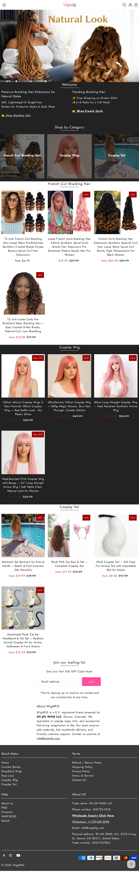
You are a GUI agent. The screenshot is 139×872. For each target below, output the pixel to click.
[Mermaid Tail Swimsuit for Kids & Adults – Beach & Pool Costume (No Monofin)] (23, 535)
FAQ (4, 808)
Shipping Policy (82, 767)
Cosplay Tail (116, 155)
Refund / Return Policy (87, 763)
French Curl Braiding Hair (22, 155)
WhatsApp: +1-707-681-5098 (90, 822)
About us (7, 803)
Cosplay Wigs (69, 155)
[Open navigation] (30, 4)
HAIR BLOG (9, 816)
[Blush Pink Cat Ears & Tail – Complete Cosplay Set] (69, 535)
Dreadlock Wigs (11, 771)
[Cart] (136, 5)
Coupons (7, 812)
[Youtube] (18, 855)
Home (5, 763)
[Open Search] (124, 5)
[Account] (130, 5)
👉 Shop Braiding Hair (16, 115)
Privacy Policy (81, 771)
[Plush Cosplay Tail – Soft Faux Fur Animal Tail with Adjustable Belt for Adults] (116, 535)
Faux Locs (7, 776)
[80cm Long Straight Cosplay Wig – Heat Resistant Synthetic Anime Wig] (116, 376)
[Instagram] (10, 855)
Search (5, 821)
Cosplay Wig (69, 347)
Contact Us (79, 780)
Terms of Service (83, 776)
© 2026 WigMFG (13, 865)
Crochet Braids (10, 767)
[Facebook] (4, 855)
